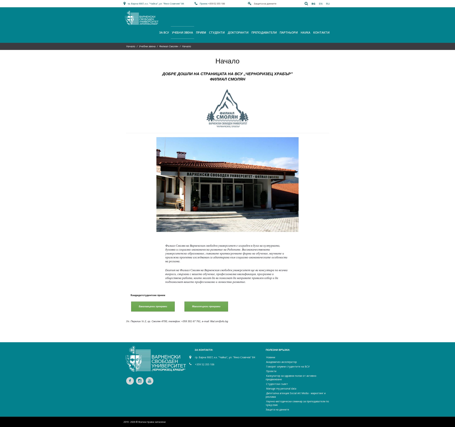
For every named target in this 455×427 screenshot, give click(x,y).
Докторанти (238, 32)
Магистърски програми (206, 306)
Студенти (217, 32)
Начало (130, 46)
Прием (201, 32)
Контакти (321, 32)
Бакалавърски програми (153, 306)
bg (313, 3)
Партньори (289, 32)
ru (328, 3)
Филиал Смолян (168, 46)
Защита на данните (265, 3)
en (320, 3)
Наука (305, 32)
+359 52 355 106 (216, 3)
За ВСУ (164, 32)
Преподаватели (264, 32)
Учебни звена (182, 32)
